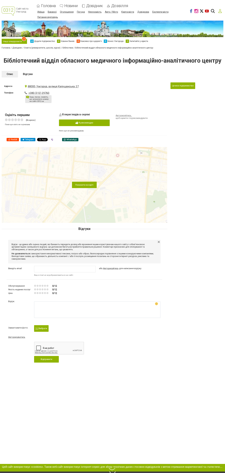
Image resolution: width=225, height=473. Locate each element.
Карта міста (127, 12)
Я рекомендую (85, 122)
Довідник (94, 6)
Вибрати (42, 328)
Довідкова (143, 12)
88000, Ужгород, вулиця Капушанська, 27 (53, 86)
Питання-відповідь (47, 17)
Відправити (46, 359)
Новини (71, 6)
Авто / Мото (111, 12)
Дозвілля (119, 6)
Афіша (40, 12)
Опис (10, 74)
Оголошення (67, 12)
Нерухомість (95, 12)
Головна (48, 6)
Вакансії (52, 12)
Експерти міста (160, 12)
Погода (81, 12)
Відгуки (28, 74)
